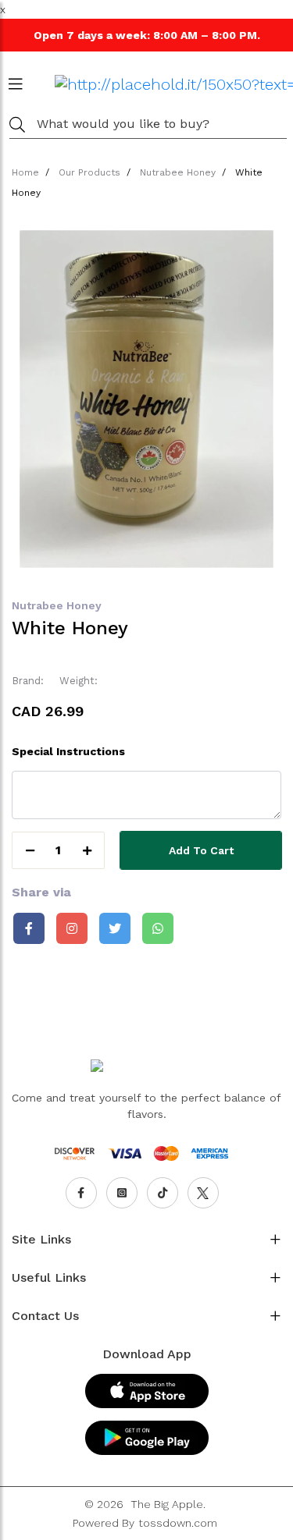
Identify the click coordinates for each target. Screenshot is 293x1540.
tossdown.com (177, 1523)
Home (25, 172)
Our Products (89, 172)
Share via (41, 892)
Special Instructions (68, 751)
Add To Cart (201, 850)
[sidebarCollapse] (15, 81)
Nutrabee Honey (178, 172)
